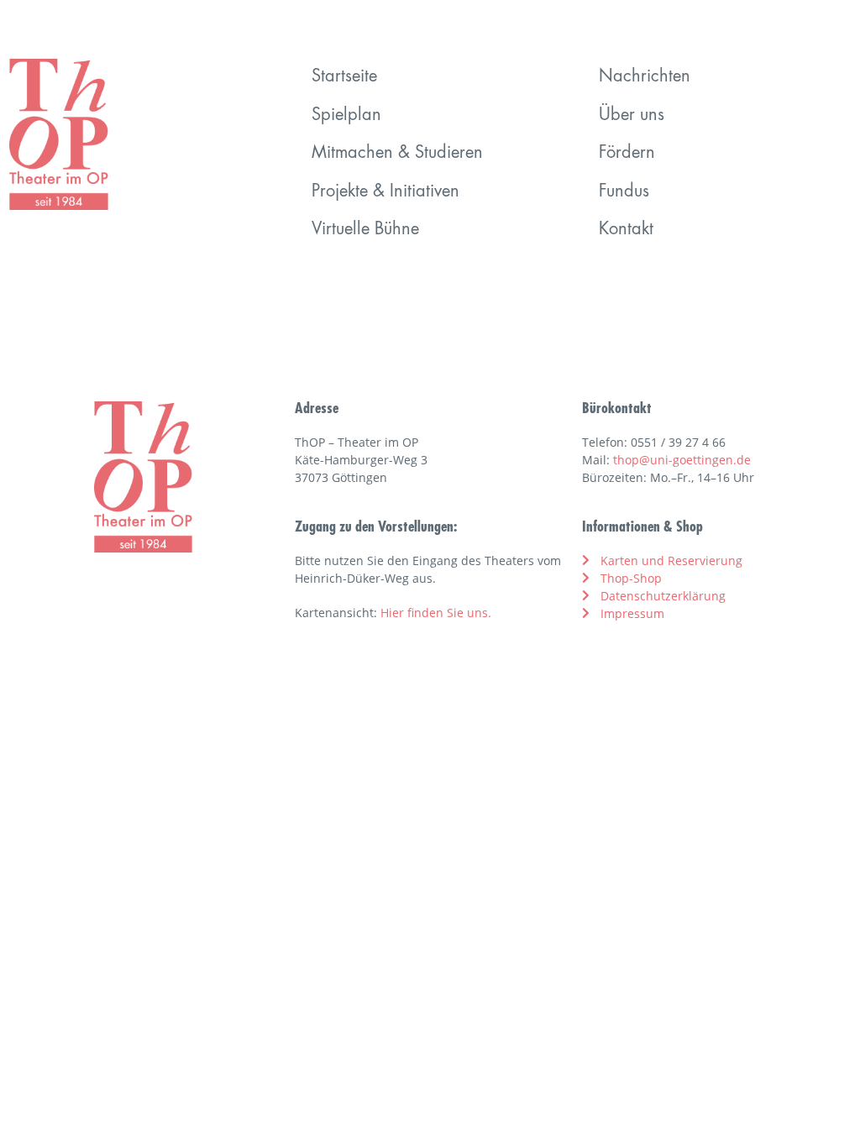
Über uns (631, 115)
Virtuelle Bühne (365, 230)
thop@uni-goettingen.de (682, 460)
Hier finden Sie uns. (435, 613)
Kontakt (626, 230)
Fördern (627, 153)
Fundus (624, 192)
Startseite (344, 77)
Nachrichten (644, 77)
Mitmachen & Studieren (397, 153)
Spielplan (346, 115)
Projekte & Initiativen (385, 192)
